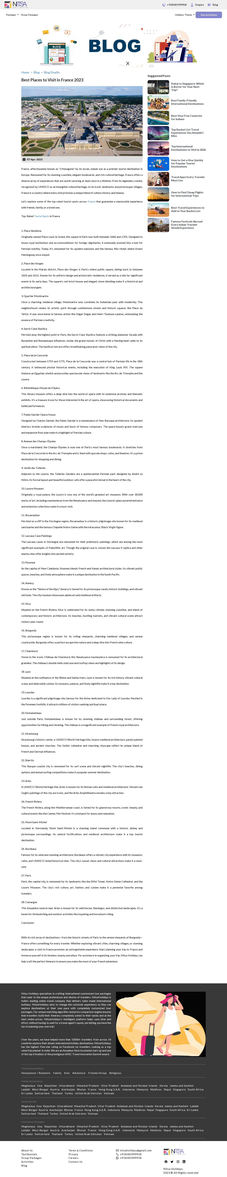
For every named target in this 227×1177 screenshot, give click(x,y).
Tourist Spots (41, 216)
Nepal (168, 1089)
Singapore (180, 1089)
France (91, 201)
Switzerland (43, 1093)
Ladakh (26, 1089)
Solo (68, 1072)
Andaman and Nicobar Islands (140, 1085)
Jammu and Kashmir (183, 1085)
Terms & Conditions (81, 1150)
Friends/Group (98, 1072)
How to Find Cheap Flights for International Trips (187, 194)
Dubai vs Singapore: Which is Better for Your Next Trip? (187, 86)
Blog (24, 1165)
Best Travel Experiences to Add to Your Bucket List (187, 209)
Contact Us (76, 1161)
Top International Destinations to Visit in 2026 (188, 148)
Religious (116, 1072)
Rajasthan (51, 1085)
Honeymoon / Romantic (37, 1072)
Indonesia (129, 1089)
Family (58, 1072)
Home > (26, 72)
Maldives (157, 1089)
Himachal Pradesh (89, 1085)
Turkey (69, 1093)
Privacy (73, 1154)
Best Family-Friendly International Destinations (187, 102)
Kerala (165, 1085)
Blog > (38, 72)
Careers (74, 1157)
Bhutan (82, 1089)
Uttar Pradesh (111, 1085)
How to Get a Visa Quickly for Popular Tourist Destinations (187, 163)
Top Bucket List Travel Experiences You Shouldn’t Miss (187, 132)
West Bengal (41, 1089)
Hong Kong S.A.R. (110, 1089)
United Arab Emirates (89, 1093)
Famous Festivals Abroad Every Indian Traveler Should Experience (186, 224)
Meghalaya (29, 1085)
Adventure (80, 1072)
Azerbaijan (69, 1089)
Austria (55, 1089)
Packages (11, 14)
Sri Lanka (28, 1093)
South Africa (197, 1089)
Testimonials (29, 1154)
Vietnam (110, 1093)
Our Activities (209, 14)
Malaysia (143, 1089)
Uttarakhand (68, 1085)
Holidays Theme (183, 14)
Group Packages (29, 14)
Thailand (58, 1093)
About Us (27, 1150)
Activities (27, 1161)
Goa (40, 1085)
